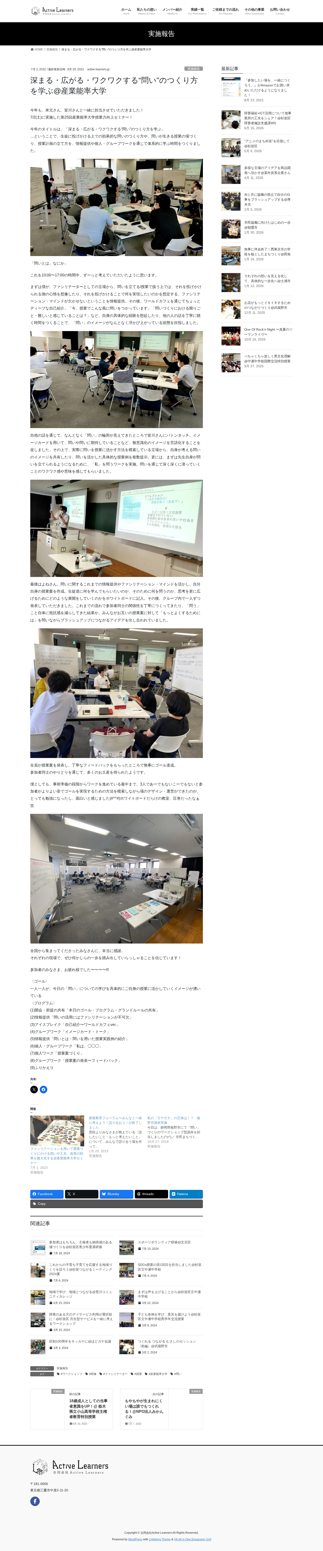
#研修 (92, 1374)
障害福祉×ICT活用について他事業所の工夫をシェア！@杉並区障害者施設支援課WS (267, 118)
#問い (178, 1374)
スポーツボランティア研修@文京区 (164, 1242)
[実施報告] (48, 1406)
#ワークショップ (71, 1374)
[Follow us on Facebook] (35, 1501)
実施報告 (194, 69)
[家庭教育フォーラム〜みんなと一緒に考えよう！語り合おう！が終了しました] (118, 1137)
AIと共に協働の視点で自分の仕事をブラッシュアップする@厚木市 (267, 199)
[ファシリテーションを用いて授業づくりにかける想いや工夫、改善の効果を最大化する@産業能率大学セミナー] (57, 1131)
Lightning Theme (160, 1539)
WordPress (135, 1539)
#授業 (138, 1374)
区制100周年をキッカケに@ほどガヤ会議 (80, 1341)
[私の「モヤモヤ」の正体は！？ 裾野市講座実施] (176, 1132)
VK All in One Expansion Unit (192, 1539)
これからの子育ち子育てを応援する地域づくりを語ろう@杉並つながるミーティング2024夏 (80, 1269)
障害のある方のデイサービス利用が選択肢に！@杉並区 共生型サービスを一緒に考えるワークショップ (81, 1318)
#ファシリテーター (115, 1374)
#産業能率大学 (158, 1374)
